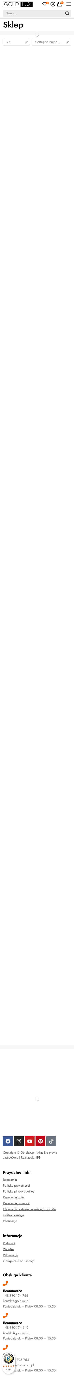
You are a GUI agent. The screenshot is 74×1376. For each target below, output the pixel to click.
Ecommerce (12, 1290)
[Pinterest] (40, 1141)
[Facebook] (8, 1141)
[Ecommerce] (5, 1283)
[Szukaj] (67, 13)
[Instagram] (19, 1141)
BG (38, 1157)
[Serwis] (5, 1347)
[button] (45, 4)
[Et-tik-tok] (51, 1141)
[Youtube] (30, 1141)
